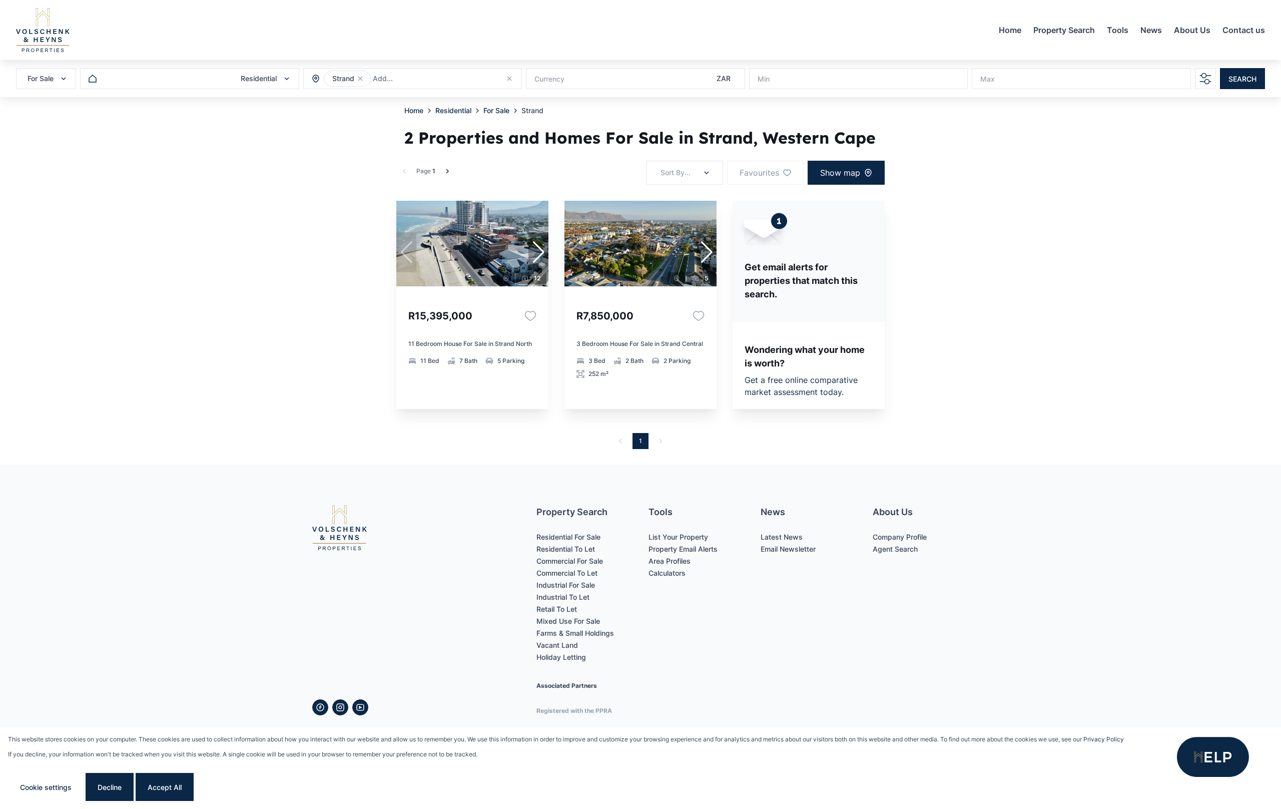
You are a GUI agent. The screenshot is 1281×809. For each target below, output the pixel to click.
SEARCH (1242, 79)
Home (413, 110)
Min (764, 79)
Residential (453, 110)
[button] (360, 79)
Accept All (165, 787)
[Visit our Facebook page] (320, 707)
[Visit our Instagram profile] (340, 707)
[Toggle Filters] (1205, 78)
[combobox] (427, 79)
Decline (110, 787)
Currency (549, 79)
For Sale (496, 110)
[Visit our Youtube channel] (360, 707)
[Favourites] (530, 316)
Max (987, 79)
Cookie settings (46, 787)
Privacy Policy (1103, 739)
